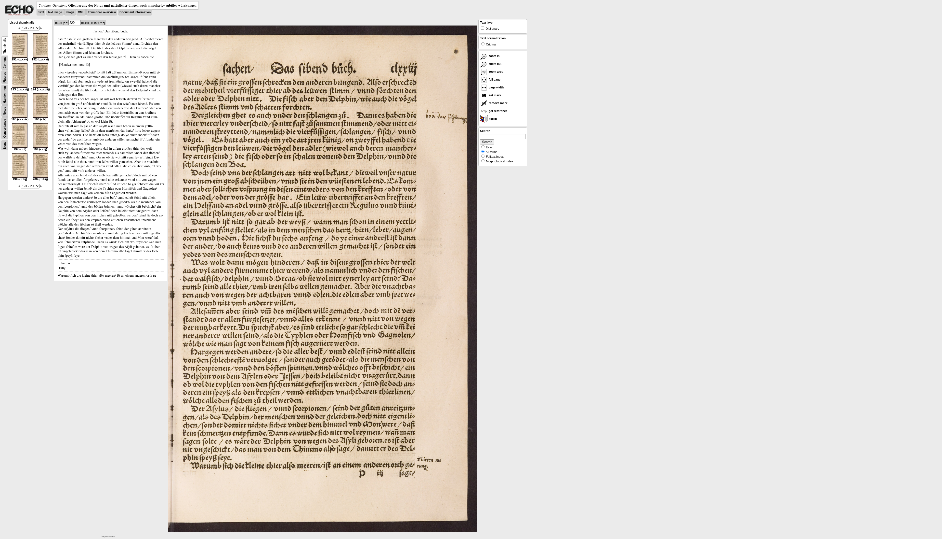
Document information (135, 12)
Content (4, 62)
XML (81, 12)
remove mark (498, 103)
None (4, 145)
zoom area (495, 71)
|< (64, 23)
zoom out (494, 64)
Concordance (4, 128)
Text (41, 12)
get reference (498, 111)
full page (494, 79)
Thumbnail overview (102, 12)
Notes (4, 111)
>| (104, 23)
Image (70, 12)
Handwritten (4, 94)
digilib (492, 119)
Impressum (108, 536)
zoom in (493, 56)
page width (496, 87)
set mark (494, 95)
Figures (4, 77)
